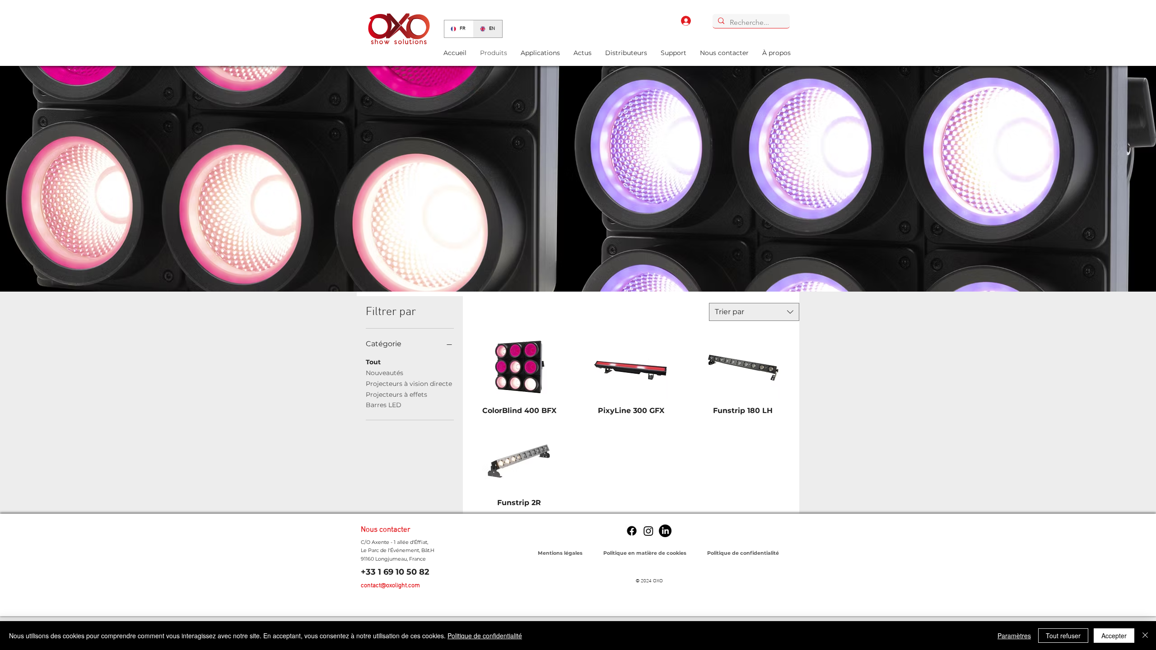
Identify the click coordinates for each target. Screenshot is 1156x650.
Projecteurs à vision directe (409, 384)
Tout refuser (1063, 635)
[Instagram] (648, 531)
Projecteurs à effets (396, 394)
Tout (373, 362)
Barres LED (383, 405)
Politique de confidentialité (484, 635)
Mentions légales (560, 553)
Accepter (1114, 635)
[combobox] (754, 312)
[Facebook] (631, 531)
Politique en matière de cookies (645, 553)
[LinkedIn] (665, 531)
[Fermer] (1145, 635)
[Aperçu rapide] (519, 367)
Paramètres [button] (1014, 635)
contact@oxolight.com (390, 586)
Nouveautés (384, 373)
